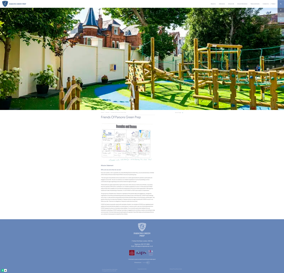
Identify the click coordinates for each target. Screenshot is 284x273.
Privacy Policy (175, 269)
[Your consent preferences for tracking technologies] (5, 270)
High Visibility (114, 269)
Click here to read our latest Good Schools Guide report (142, 259)
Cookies (180, 269)
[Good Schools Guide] (132, 253)
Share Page (178, 112)
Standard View (109, 269)
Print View (104, 269)
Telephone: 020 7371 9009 (142, 244)
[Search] (281, 4)
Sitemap (171, 269)
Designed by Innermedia (142, 269)
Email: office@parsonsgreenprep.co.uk (142, 246)
